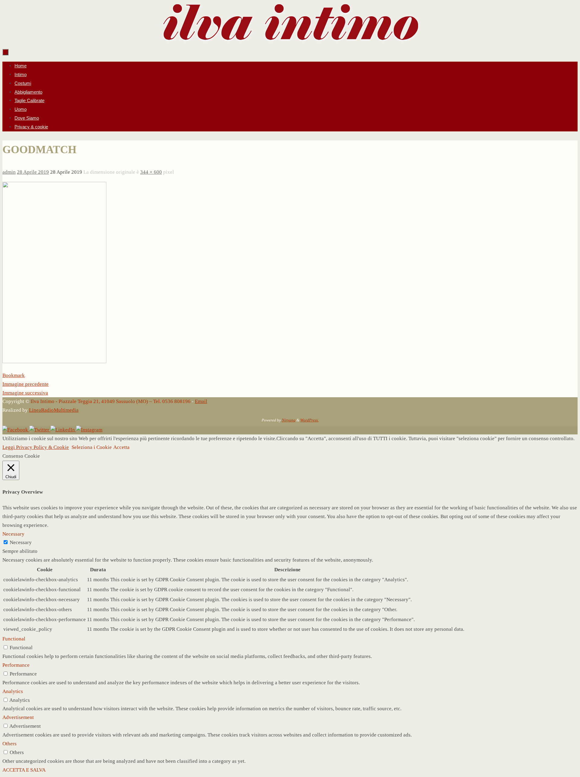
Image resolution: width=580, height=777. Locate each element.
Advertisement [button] (18, 717)
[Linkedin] (63, 430)
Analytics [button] (12, 691)
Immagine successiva (25, 393)
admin (9, 172)
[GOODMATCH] (54, 361)
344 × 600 (151, 172)
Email (201, 401)
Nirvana (288, 420)
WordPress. (309, 420)
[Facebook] (15, 430)
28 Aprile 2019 (33, 172)
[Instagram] (89, 430)
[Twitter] (39, 430)
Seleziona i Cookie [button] (92, 447)
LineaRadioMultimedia (54, 410)
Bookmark (13, 375)
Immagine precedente (25, 384)
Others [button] (9, 743)
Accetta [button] (121, 447)
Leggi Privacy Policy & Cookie (35, 447)
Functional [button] (13, 639)
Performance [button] (16, 665)
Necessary (21, 542)
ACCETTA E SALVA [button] (24, 770)
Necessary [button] (13, 534)
